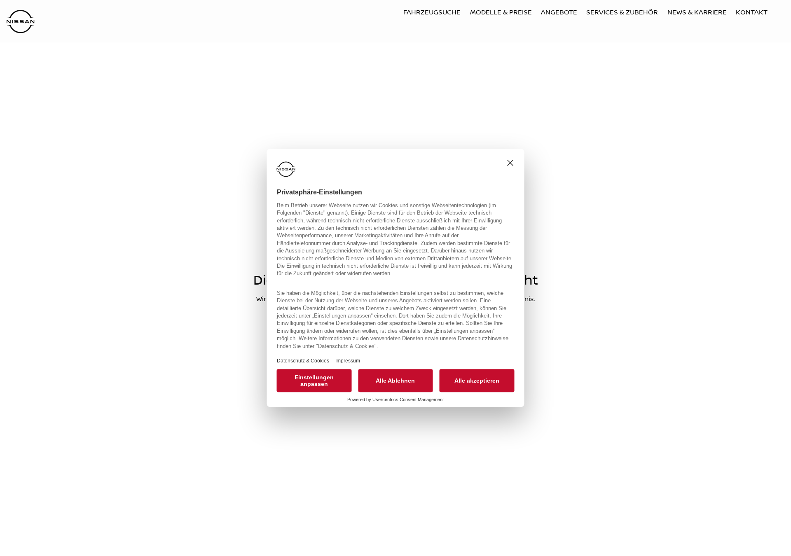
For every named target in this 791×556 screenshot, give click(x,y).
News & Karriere (697, 12)
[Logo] (21, 22)
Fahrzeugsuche (432, 12)
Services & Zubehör (622, 12)
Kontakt (752, 12)
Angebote (559, 12)
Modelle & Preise (501, 12)
